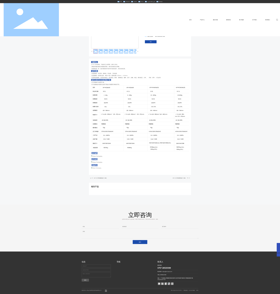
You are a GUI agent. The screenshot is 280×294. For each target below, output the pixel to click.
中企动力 (191, 290)
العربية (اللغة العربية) (151, 1)
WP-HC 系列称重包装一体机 (179, 178)
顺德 (194, 290)
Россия (142, 1)
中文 (121, 1)
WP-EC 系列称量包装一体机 (100, 178)
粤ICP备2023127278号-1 (176, 290)
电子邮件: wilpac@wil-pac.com (165, 271)
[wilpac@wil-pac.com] (278, 248)
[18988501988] (278, 244)
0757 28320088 (164, 268)
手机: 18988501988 (162, 274)
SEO (197, 290)
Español (135, 1)
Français (160, 1)
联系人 (160, 262)
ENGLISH (128, 1)
